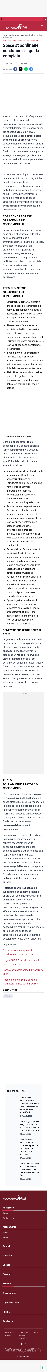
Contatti (8, 1336)
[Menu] (41, 26)
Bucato (6, 1265)
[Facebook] (1, 19)
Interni (5, 1237)
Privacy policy (10, 1332)
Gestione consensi (21, 1337)
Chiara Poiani (8, 63)
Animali (6, 1246)
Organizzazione (13, 35)
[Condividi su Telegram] (31, 69)
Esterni (5, 1232)
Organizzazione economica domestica (20, 41)
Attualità (7, 1255)
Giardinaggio (9, 1293)
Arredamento (9, 1227)
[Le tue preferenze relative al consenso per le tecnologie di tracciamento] (42, 1367)
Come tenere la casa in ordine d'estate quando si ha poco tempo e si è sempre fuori (29, 1169)
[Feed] (25, 1343)
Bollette (8, 996)
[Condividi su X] (21, 69)
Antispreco (8, 1207)
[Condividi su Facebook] (15, 69)
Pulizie (6, 1312)
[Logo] (15, 26)
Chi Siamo (35, 1332)
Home (5, 35)
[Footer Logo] (23, 1198)
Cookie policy (23, 1332)
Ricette (5, 1213)
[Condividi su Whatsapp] (26, 69)
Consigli (7, 1274)
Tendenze (8, 1321)
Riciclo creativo (8, 1218)
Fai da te (7, 1283)
